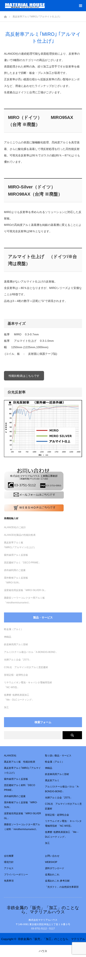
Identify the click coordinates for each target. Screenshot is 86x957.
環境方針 (9, 862)
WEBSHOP (51, 862)
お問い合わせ (52, 855)
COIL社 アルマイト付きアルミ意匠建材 (26, 667)
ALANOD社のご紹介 (15, 527)
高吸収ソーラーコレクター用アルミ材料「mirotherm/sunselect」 (22, 827)
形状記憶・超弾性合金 (16, 675)
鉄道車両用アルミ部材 (16, 644)
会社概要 (9, 855)
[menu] (80, 5)
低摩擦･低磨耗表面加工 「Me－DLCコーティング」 (62, 834)
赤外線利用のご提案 (15, 570)
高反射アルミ (52, 780)
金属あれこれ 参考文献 (57, 880)
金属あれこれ (52, 874)
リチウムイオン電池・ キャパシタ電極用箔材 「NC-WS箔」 (63, 823)
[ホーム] (5, 15)
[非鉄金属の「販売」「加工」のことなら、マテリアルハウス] (45, 5)
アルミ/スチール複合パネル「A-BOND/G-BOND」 (31, 652)
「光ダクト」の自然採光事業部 (62, 887)
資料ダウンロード (54, 868)
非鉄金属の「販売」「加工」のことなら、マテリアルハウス (43, 910)
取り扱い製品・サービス (58, 755)
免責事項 (9, 880)
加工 (6, 707)
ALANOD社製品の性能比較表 (20, 535)
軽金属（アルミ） (13, 629)
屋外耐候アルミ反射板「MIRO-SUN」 (20, 805)
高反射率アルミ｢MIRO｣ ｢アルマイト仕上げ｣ (22, 770)
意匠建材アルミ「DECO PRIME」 (22, 562)
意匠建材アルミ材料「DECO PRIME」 (19, 787)
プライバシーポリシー (16, 874)
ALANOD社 (10, 755)
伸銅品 (7, 636)
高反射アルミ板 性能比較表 (19, 761)
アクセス (9, 868)
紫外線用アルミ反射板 (16, 555)
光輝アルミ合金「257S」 (17, 659)
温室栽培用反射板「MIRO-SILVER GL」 (25, 590)
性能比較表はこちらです (24, 375)
